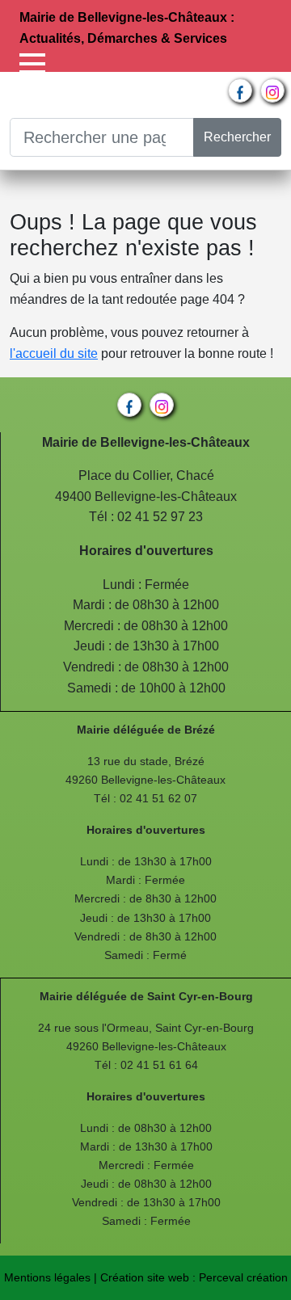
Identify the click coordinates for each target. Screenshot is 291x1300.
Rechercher (237, 137)
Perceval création (243, 1277)
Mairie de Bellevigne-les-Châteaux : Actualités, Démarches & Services (126, 27)
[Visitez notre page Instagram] (272, 90)
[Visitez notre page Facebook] (240, 90)
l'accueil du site (54, 353)
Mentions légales (47, 1277)
